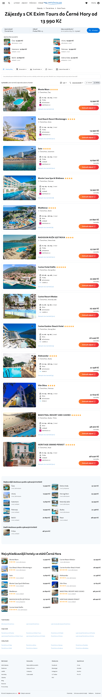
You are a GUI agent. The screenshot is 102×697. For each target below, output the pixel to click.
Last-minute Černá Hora (32, 624)
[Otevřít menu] (4, 3)
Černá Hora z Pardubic (82, 645)
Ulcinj (49, 122)
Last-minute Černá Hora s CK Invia (85, 636)
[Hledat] (10, 3)
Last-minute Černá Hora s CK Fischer (85, 633)
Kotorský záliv (52, 300)
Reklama (91, 693)
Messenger (54, 668)
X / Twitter (54, 674)
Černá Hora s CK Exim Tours (33, 633)
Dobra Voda (51, 240)
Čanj (49, 92)
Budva (50, 359)
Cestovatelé (30, 674)
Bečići (50, 211)
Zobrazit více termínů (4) (45, 375)
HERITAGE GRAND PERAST (51, 444)
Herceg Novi (51, 270)
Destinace (4, 668)
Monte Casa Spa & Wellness (51, 178)
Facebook (54, 665)
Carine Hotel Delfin (47, 267)
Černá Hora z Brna (31, 645)
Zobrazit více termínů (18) (46, 198)
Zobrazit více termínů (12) (46, 109)
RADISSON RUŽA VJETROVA (51, 237)
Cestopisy (29, 671)
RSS (53, 677)
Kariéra (79, 671)
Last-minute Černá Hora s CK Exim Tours (12, 636)
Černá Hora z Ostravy (56, 645)
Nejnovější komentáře (32, 665)
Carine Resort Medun (47, 296)
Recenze (3, 684)
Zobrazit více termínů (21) (46, 287)
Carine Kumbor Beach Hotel (51, 326)
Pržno (55, 418)
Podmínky (69, 693)
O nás (78, 665)
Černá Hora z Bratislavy (82, 648)
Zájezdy (3, 677)
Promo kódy (4, 687)
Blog (2, 681)
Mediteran (43, 208)
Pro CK (79, 674)
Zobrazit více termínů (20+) (46, 139)
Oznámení (98, 693)
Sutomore (51, 152)
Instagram (54, 671)
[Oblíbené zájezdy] (87, 3)
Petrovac (51, 181)
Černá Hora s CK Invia (56, 636)
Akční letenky (4, 665)
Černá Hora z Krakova (57, 648)
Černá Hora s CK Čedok (57, 633)
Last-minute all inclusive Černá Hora (60, 624)
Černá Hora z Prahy (6, 645)
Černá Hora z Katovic (31, 648)
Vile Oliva (42, 385)
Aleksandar (43, 356)
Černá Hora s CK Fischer (7, 633)
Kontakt (79, 668)
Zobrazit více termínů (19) (46, 346)
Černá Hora (43, 92)
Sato (40, 148)
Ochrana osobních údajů (80, 693)
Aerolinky (3, 674)
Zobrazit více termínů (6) (45, 227)
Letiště (3, 671)
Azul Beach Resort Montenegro (52, 119)
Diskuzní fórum (31, 668)
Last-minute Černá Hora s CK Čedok (35, 636)
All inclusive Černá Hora (7, 624)
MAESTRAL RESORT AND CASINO (54, 415)
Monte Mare (43, 89)
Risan (49, 448)
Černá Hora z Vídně (6, 648)
